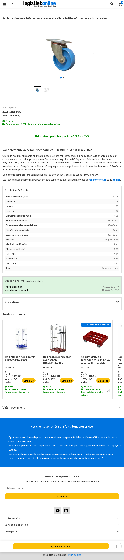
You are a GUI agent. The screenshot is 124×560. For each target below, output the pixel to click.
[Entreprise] (62, 531)
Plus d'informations (34, 281)
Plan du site (74, 554)
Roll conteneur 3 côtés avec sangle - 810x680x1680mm (57, 359)
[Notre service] (62, 518)
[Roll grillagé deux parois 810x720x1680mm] (20, 339)
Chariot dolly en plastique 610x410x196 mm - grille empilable (95, 359)
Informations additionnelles (90, 18)
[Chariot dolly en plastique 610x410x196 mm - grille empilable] (95, 339)
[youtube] (58, 510)
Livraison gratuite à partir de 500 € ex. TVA (63, 136)
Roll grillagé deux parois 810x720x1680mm (20, 358)
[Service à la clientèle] (62, 524)
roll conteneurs (97, 179)
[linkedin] (66, 510)
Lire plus (29, 380)
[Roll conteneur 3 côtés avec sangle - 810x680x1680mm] (58, 339)
